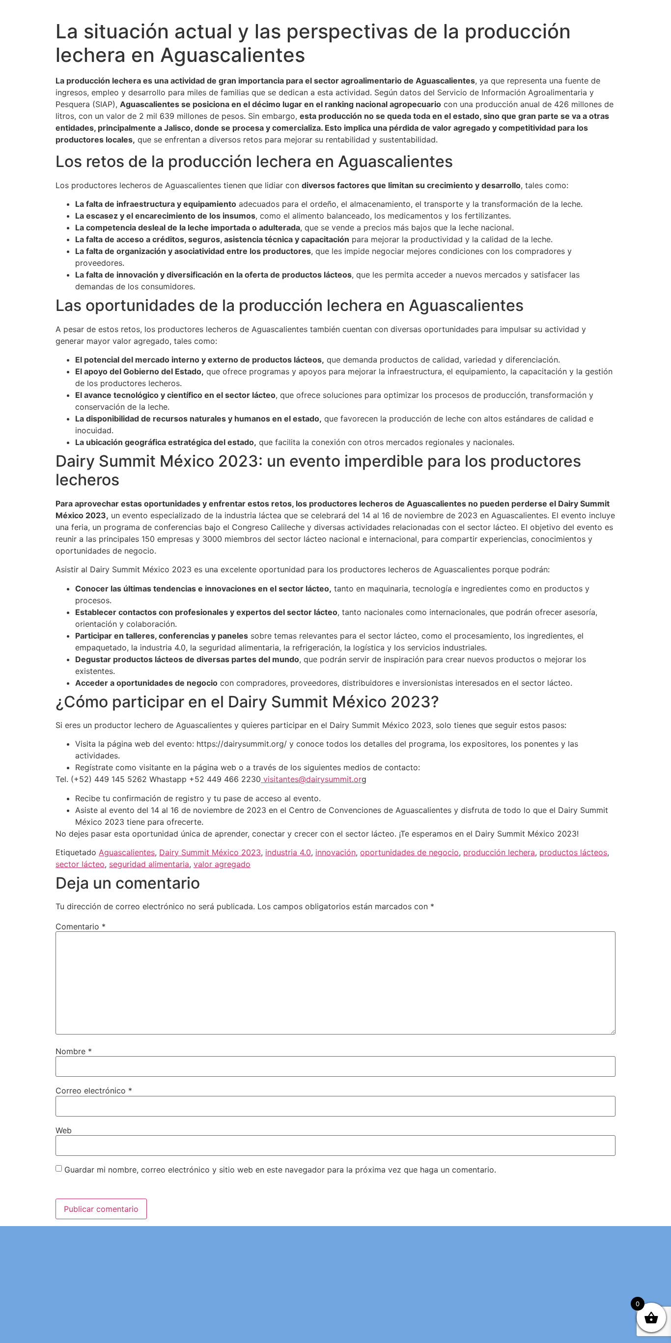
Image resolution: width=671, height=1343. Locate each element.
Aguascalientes (127, 852)
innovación (335, 852)
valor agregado (222, 864)
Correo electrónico (94, 1090)
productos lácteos (573, 852)
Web (64, 1130)
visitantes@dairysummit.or (311, 779)
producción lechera (499, 852)
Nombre (74, 1051)
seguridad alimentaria (149, 864)
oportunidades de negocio (409, 852)
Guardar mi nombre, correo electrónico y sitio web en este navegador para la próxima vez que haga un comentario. (280, 1170)
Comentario (81, 926)
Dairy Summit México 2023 (210, 852)
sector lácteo (80, 864)
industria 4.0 (288, 852)
